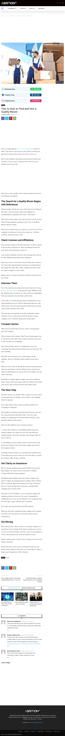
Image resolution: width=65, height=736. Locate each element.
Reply (8, 630)
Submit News (40, 731)
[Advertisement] (32, 30)
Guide (7, 557)
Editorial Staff (6, 114)
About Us (20, 731)
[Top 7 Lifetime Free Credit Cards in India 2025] (21, 596)
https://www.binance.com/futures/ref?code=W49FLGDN (23, 644)
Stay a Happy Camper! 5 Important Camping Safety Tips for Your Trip (10, 579)
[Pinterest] (60, 3)
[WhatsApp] (14, 118)
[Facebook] (58, 3)
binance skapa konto (13, 635)
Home (2, 16)
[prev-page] (2, 609)
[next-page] (5, 609)
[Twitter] (63, 3)
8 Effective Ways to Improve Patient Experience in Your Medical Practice (32, 579)
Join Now (37, 89)
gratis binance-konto (13, 651)
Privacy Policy (48, 731)
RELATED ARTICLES (14, 588)
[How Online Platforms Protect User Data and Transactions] (7, 596)
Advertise (26, 731)
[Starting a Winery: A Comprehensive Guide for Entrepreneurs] (36, 596)
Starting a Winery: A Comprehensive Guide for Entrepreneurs (36, 604)
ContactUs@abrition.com (36, 722)
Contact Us (33, 731)
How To (7, 16)
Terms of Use (56, 731)
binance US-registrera (14, 621)
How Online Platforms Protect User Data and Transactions (6, 603)
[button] (2, 8)
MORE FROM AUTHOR (28, 588)
